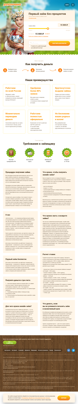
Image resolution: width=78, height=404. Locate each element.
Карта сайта (23, 357)
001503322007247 (17, 362)
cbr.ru (23, 362)
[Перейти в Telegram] (73, 350)
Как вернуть (14, 350)
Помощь (51, 350)
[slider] (48, 28)
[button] (67, 5)
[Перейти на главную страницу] (12, 4)
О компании (21, 350)
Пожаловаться (57, 350)
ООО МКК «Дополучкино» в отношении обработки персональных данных (19, 366)
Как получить (8, 350)
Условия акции (32, 18)
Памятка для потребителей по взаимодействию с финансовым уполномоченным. (21, 370)
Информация (34, 350)
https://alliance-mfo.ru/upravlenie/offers (27, 380)
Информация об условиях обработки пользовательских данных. (39, 387)
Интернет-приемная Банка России (10, 368)
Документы (27, 350)
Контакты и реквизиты (43, 350)
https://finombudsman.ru (8, 372)
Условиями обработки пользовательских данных (36, 398)
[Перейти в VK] (68, 350)
